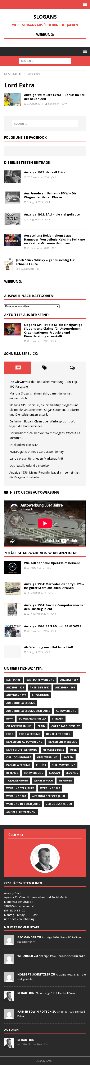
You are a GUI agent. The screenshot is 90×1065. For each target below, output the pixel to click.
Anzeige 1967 (69, 680)
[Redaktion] (9, 999)
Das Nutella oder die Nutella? (29, 466)
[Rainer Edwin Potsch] (9, 1017)
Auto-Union (40, 695)
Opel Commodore (18, 757)
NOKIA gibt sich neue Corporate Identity (36, 452)
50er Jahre (13, 680)
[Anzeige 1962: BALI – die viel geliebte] (12, 219)
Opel (73, 749)
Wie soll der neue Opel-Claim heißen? (52, 563)
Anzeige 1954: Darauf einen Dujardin (62, 956)
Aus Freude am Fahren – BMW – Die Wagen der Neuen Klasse (50, 195)
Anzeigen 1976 (16, 695)
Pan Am (68, 757)
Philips (41, 765)
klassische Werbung (62, 742)
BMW (9, 718)
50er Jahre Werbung (40, 680)
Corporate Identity (65, 726)
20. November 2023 (38, 341)
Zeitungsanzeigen (59, 804)
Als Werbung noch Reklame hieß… (50, 647)
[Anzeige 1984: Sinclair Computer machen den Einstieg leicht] (12, 609)
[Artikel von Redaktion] (9, 1045)
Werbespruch (43, 780)
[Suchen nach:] (45, 61)
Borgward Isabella (32, 718)
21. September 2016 (38, 248)
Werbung (65, 780)
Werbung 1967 (50, 788)
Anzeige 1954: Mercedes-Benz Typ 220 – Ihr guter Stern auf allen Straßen (54, 586)
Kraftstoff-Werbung (21, 749)
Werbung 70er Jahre (20, 788)
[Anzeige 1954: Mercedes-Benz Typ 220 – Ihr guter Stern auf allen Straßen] (12, 588)
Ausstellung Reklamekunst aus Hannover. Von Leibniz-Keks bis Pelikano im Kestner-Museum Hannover (54, 239)
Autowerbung (66, 711)
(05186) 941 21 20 (14, 910)
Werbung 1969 (16, 796)
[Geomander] (9, 943)
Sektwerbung (33, 773)
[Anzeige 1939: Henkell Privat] (12, 176)
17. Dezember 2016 (38, 177)
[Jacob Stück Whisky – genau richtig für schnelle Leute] (8, 264)
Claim (41, 726)
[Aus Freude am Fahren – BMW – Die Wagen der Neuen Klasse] (12, 198)
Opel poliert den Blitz (23, 445)
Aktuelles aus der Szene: (26, 315)
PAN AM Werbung (18, 765)
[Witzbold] (9, 961)
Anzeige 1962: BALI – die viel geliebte (52, 214)
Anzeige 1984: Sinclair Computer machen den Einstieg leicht (54, 607)
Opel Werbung (47, 757)
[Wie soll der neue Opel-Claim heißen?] (12, 567)
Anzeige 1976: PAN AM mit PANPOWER (52, 626)
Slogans (72, 773)
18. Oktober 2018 (36, 592)
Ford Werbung (29, 734)
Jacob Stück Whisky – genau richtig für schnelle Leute (45, 262)
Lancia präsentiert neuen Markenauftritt (36, 458)
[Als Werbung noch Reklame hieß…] (12, 651)
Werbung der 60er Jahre (23, 804)
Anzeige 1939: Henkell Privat (45, 172)
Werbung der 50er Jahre (49, 796)
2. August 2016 (35, 103)
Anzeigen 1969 (65, 687)
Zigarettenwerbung (21, 811)
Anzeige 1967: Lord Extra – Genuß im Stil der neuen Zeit (54, 97)
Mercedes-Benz (53, 749)
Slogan (54, 773)
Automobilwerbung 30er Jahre (28, 711)
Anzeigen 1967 (39, 687)
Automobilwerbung (20, 703)
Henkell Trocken (58, 734)
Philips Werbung (63, 765)
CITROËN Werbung (19, 726)
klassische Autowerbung (24, 742)
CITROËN (57, 718)
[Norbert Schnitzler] (9, 980)
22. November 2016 (38, 613)
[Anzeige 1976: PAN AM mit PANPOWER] (12, 630)
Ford (9, 734)
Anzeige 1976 (15, 687)
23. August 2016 (35, 567)
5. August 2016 (35, 219)
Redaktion (53, 103)
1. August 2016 (35, 202)
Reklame (12, 773)
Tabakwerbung (17, 780)
